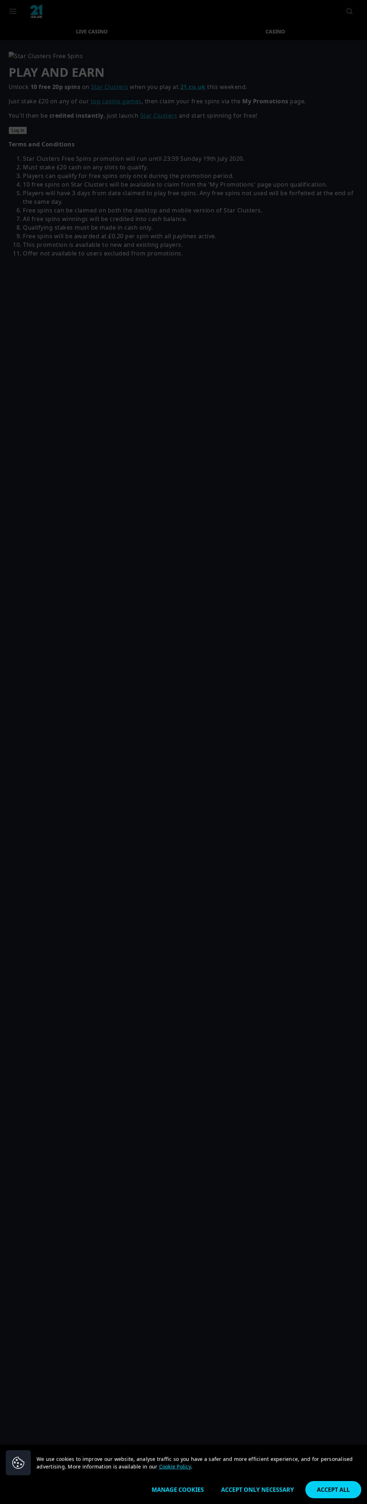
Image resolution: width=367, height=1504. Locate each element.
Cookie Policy (175, 1466)
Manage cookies (178, 1490)
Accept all (333, 1490)
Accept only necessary (257, 1490)
